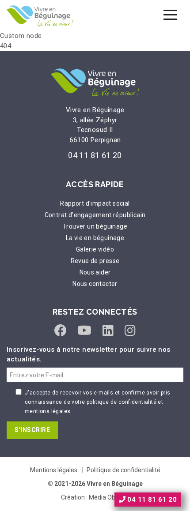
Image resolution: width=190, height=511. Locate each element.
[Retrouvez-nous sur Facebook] (60, 330)
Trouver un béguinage (95, 226)
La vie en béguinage (95, 237)
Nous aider (95, 272)
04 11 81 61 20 (95, 155)
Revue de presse (95, 260)
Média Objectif (109, 497)
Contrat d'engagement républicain (95, 214)
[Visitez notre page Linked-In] (108, 330)
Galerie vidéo (95, 249)
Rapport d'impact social (94, 203)
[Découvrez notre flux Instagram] (130, 330)
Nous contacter (95, 283)
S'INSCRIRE (32, 429)
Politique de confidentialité (123, 469)
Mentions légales (53, 469)
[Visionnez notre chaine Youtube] (84, 330)
